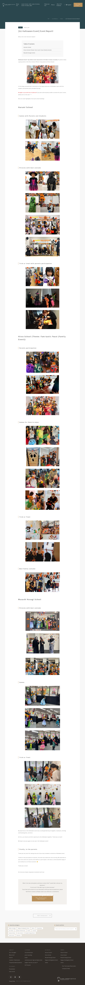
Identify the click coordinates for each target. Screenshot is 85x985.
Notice (53, 4)
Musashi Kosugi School (29, 52)
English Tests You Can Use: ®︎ (31, 962)
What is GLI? (12, 955)
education (18, 935)
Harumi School (27, 47)
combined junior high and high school (33, 960)
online (46, 962)
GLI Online (11, 930)
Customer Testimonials (20, 930)
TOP (48, 18)
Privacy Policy (12, 981)
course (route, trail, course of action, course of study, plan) (30, 4)
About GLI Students (59, 4)
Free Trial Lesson (77, 4)
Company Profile (66, 968)
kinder (26, 957)
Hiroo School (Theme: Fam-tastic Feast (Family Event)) (38, 50)
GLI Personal (28, 965)
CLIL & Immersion (29, 952)
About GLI (17, 4)
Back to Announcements (42, 915)
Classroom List (46, 4)
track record (11, 935)
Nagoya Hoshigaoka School (23, 928)
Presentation (39, 928)
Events (61, 18)
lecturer (11, 957)
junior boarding (28, 955)
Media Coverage (12, 928)
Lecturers (34, 930)
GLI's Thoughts (12, 952)
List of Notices (55, 18)
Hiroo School (20, 932)
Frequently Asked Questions (15, 962)
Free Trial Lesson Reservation (69, 966)
